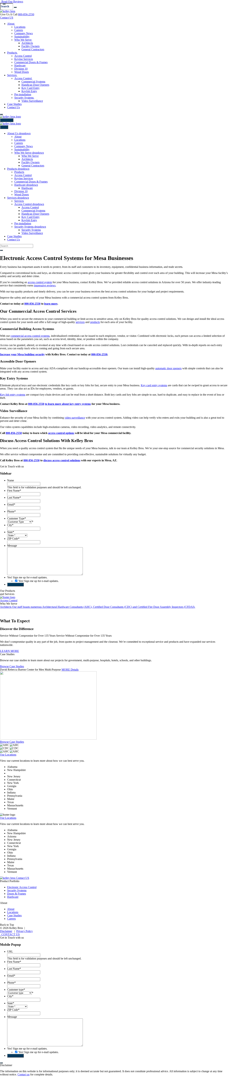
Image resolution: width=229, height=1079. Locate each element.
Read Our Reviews (11, 1)
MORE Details (70, 669)
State (10, 532)
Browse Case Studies (12, 666)
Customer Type (16, 518)
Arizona (11, 773)
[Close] (4, 3)
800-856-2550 (26, 14)
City (10, 525)
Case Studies (14, 915)
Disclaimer (6, 931)
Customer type (16, 989)
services (80, 322)
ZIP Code (13, 538)
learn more (50, 303)
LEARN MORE (9, 651)
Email (11, 504)
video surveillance (75, 417)
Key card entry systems (154, 385)
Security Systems (16, 890)
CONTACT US (10, 934)
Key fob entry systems (12, 394)
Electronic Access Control (21, 887)
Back (4, 127)
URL (10, 951)
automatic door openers (168, 368)
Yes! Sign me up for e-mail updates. (27, 577)
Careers (11, 918)
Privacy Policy (24, 931)
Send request (15, 584)
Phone (11, 511)
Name (10, 480)
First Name (14, 490)
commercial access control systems (30, 335)
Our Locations (8, 754)
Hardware (12, 896)
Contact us (24, 1074)
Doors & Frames (16, 893)
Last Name (14, 497)
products (95, 322)
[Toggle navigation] (1, 114)
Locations (12, 912)
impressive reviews (44, 285)
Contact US (6, 17)
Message (12, 545)
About (10, 909)
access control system (40, 282)
